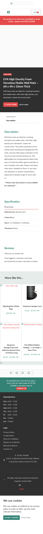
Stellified (21, 489)
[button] (3, 12)
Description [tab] (10, 120)
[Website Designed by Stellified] (20, 485)
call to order (23, 104)
